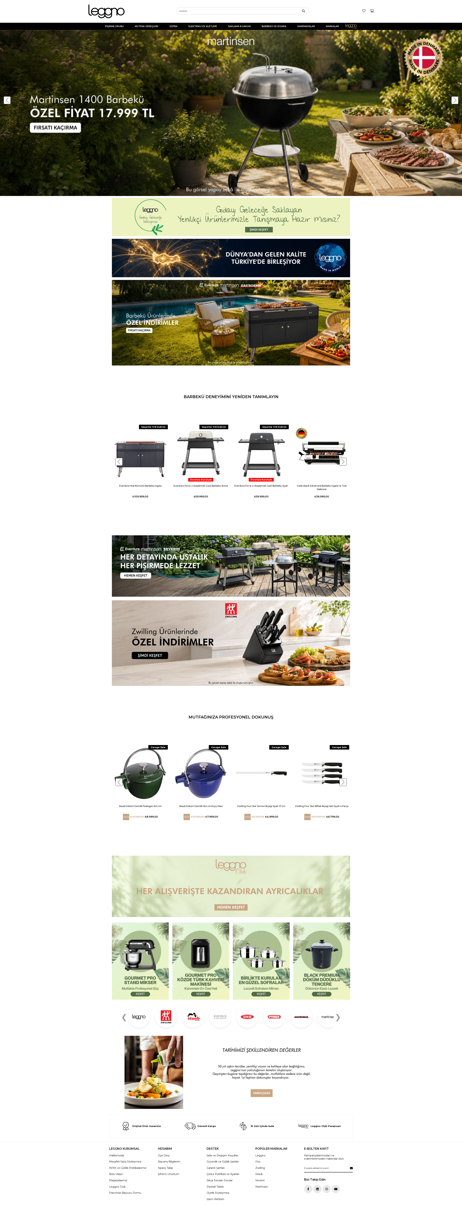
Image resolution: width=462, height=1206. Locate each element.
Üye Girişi (163, 1155)
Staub (259, 1174)
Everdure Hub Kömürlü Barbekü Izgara (140, 485)
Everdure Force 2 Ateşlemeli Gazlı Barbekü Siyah (261, 485)
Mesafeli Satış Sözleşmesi (125, 1161)
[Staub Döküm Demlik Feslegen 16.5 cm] (140, 773)
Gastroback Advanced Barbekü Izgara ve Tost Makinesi (322, 487)
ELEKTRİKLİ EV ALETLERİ (202, 26)
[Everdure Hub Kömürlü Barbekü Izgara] (140, 453)
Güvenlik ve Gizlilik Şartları (223, 1161)
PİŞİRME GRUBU (114, 26)
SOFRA (173, 26)
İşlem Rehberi (215, 1199)
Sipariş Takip (165, 1168)
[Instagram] (326, 1189)
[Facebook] (308, 1189)
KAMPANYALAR (306, 26)
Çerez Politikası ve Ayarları (223, 1174)
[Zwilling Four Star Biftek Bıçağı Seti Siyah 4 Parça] (321, 773)
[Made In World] (231, 258)
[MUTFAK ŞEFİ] (140, 961)
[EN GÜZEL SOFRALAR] (261, 961)
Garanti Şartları (216, 1168)
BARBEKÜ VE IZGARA (274, 26)
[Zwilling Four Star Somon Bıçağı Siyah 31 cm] (261, 773)
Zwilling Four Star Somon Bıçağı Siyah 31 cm (261, 806)
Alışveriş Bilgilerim (169, 1161)
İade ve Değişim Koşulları (222, 1155)
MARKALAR (332, 26)
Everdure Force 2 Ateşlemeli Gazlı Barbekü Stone (201, 485)
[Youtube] (336, 1189)
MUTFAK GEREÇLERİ (146, 26)
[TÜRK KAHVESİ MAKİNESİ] (200, 961)
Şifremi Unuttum (168, 1174)
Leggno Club (354, 26)
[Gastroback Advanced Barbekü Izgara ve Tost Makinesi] (321, 453)
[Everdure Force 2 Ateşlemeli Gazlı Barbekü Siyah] (261, 453)
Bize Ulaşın (116, 1174)
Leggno (260, 1155)
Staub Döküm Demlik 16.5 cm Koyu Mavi (201, 806)
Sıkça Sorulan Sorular (220, 1180)
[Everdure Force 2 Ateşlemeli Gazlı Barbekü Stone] (200, 453)
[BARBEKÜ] (231, 566)
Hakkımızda (116, 1155)
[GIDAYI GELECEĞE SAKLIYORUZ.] (231, 217)
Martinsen (261, 1186)
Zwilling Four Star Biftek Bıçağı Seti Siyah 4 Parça (321, 806)
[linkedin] (317, 1189)
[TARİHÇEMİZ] (231, 1072)
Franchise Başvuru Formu (125, 1192)
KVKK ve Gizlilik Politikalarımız (127, 1168)
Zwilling (260, 1168)
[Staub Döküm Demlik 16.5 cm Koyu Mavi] (200, 773)
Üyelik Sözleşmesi (218, 1192)
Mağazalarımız (118, 1180)
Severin (260, 1180)
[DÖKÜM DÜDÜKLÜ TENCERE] (321, 961)
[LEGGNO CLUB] (231, 886)
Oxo (257, 1161)
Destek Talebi (215, 1186)
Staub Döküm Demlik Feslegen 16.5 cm (140, 806)
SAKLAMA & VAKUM (239, 26)
